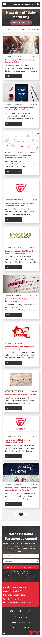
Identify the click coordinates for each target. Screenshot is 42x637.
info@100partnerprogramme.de (18, 602)
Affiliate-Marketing (14, 57)
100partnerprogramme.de (9, 29)
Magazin (23, 29)
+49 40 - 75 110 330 (13, 599)
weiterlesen (12, 76)
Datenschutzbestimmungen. (27, 576)
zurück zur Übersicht (21, 22)
